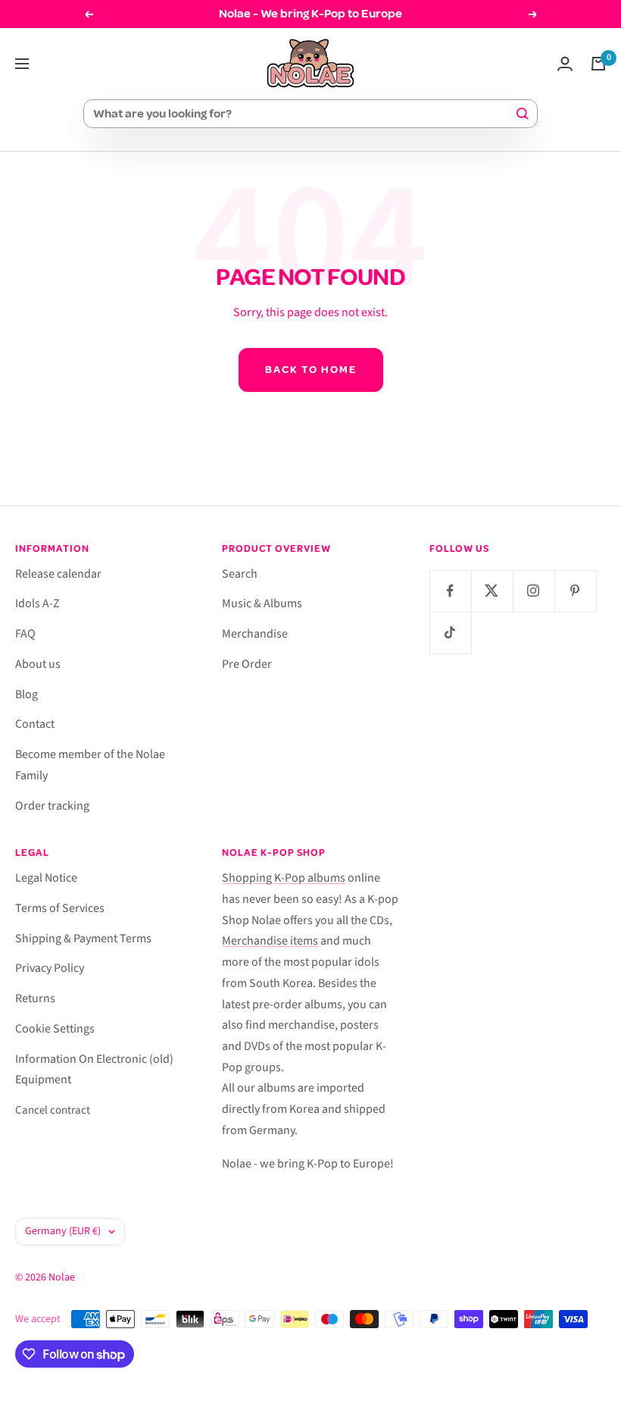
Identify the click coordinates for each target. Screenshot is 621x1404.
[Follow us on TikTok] (450, 632)
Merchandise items (270, 940)
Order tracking (52, 806)
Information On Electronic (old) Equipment (94, 1070)
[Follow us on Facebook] (450, 591)
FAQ (25, 633)
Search (239, 574)
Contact (35, 724)
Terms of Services (60, 908)
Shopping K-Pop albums (283, 878)
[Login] (565, 63)
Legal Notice (46, 878)
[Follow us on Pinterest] (575, 591)
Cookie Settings (55, 1028)
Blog (26, 694)
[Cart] (598, 63)
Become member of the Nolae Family (90, 765)
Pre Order (247, 664)
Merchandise (255, 633)
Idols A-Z (37, 603)
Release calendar (58, 574)
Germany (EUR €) (63, 1231)
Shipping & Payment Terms (83, 938)
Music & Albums (262, 603)
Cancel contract (52, 1110)
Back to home (311, 369)
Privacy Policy (49, 968)
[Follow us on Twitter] (492, 591)
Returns (35, 998)
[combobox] (304, 114)
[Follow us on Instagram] (533, 591)
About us (38, 664)
